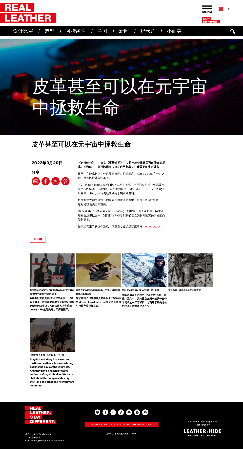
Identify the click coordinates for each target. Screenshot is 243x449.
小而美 (174, 31)
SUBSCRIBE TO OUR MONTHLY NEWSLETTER (121, 424)
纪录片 (148, 31)
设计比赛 (23, 31)
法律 (134, 433)
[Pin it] (65, 181)
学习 (102, 31)
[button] (224, 8)
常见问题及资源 (121, 433)
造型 (50, 31)
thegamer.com (152, 226)
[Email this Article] (36, 181)
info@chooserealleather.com (49, 440)
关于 (109, 433)
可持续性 (76, 31)
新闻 (124, 31)
